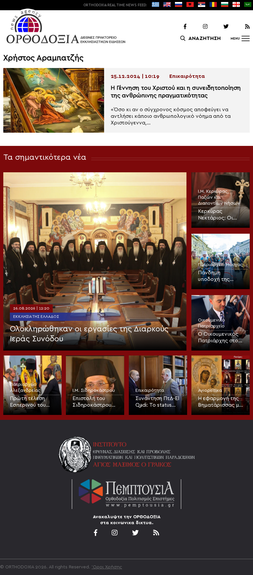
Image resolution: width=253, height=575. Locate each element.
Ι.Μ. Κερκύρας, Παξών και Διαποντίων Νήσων (219, 197)
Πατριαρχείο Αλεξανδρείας (25, 387)
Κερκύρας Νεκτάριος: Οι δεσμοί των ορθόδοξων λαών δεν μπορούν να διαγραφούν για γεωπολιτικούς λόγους (220, 215)
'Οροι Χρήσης (107, 567)
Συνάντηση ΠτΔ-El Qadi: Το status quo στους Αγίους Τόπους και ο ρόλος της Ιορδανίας (157, 402)
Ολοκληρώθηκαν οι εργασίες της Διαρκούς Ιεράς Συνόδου (89, 334)
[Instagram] (198, 26)
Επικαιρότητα (149, 390)
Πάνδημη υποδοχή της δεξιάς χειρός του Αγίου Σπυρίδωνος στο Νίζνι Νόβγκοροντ (220, 276)
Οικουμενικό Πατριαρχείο (211, 323)
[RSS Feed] (240, 26)
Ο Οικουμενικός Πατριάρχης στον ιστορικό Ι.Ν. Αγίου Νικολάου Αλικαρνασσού (219, 337)
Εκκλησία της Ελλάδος (36, 317)
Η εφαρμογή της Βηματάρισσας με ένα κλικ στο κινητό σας (220, 402)
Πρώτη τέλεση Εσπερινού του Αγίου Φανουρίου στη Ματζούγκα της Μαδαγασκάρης (31, 402)
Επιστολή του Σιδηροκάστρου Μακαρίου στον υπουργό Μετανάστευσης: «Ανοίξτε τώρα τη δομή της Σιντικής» (94, 402)
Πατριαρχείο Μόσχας (220, 264)
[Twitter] (219, 26)
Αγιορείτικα (210, 390)
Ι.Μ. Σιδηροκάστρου (93, 390)
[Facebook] (176, 26)
